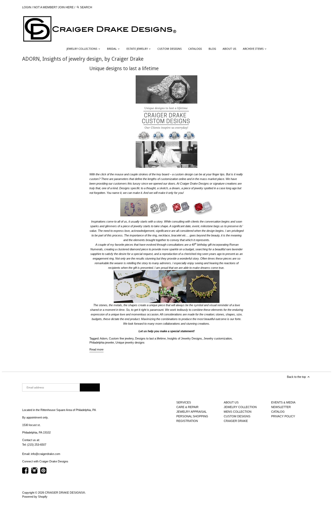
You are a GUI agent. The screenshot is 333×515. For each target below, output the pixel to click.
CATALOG (278, 411)
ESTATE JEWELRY (137, 48)
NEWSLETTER (281, 407)
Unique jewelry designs (130, 342)
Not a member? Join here (54, 7)
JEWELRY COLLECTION (240, 407)
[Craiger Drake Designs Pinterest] (43, 472)
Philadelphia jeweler (101, 342)
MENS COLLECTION (237, 411)
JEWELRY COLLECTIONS (82, 48)
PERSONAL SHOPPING (192, 416)
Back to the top (297, 376)
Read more (96, 349)
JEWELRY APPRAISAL (191, 411)
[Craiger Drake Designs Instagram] (34, 472)
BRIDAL (112, 48)
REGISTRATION (187, 421)
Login (26, 7)
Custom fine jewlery (121, 338)
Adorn (103, 338)
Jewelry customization (218, 338)
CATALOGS (195, 48)
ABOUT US (229, 48)
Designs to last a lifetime (150, 338)
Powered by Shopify (34, 496)
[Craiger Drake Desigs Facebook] (25, 472)
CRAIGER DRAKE (236, 421)
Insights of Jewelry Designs (184, 338)
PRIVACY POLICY (283, 416)
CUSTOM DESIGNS (169, 48)
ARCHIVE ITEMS (253, 48)
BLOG (212, 48)
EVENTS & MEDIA (283, 402)
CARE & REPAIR (187, 407)
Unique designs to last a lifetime (124, 68)
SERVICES (183, 402)
